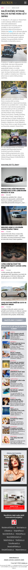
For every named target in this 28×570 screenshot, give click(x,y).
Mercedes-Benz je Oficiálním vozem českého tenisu (12, 228)
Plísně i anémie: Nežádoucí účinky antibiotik (16, 353)
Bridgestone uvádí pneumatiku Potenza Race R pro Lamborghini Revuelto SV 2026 (13, 191)
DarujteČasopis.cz (8, 549)
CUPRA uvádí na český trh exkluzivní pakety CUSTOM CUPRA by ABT (13, 266)
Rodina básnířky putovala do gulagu (16, 400)
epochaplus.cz (13, 360)
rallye (11, 31)
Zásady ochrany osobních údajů (14, 560)
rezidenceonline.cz (14, 378)
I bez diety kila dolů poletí (16, 438)
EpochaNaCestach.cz (14, 537)
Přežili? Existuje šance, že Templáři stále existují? (17, 343)
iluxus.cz (12, 407)
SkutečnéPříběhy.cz (14, 546)
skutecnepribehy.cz (14, 388)
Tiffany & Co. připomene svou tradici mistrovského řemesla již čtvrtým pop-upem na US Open (18, 409)
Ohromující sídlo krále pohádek (17, 381)
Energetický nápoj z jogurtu (16, 419)
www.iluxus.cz (14, 557)
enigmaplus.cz (13, 341)
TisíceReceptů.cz (14, 543)
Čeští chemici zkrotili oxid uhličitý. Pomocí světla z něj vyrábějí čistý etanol (17, 334)
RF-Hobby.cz (23, 563)
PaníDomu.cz (20, 540)
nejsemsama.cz (13, 436)
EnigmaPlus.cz (19, 531)
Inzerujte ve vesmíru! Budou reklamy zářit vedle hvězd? (17, 363)
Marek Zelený (15, 8)
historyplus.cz (13, 398)
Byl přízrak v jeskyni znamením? (17, 390)
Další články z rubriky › (14, 320)
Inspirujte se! (14, 507)
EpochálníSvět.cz (8, 534)
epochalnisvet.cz (13, 426)
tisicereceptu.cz (13, 417)
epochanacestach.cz (14, 370)
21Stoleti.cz (8, 531)
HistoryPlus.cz (20, 534)
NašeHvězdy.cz (9, 540)
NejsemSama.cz (21, 549)
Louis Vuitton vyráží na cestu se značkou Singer (13, 303)
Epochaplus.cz (21, 527)
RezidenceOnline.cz (8, 527)
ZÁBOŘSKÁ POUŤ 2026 (17, 371)
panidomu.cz (13, 351)
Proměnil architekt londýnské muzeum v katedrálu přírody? (17, 429)
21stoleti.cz (12, 332)
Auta (2, 8)
